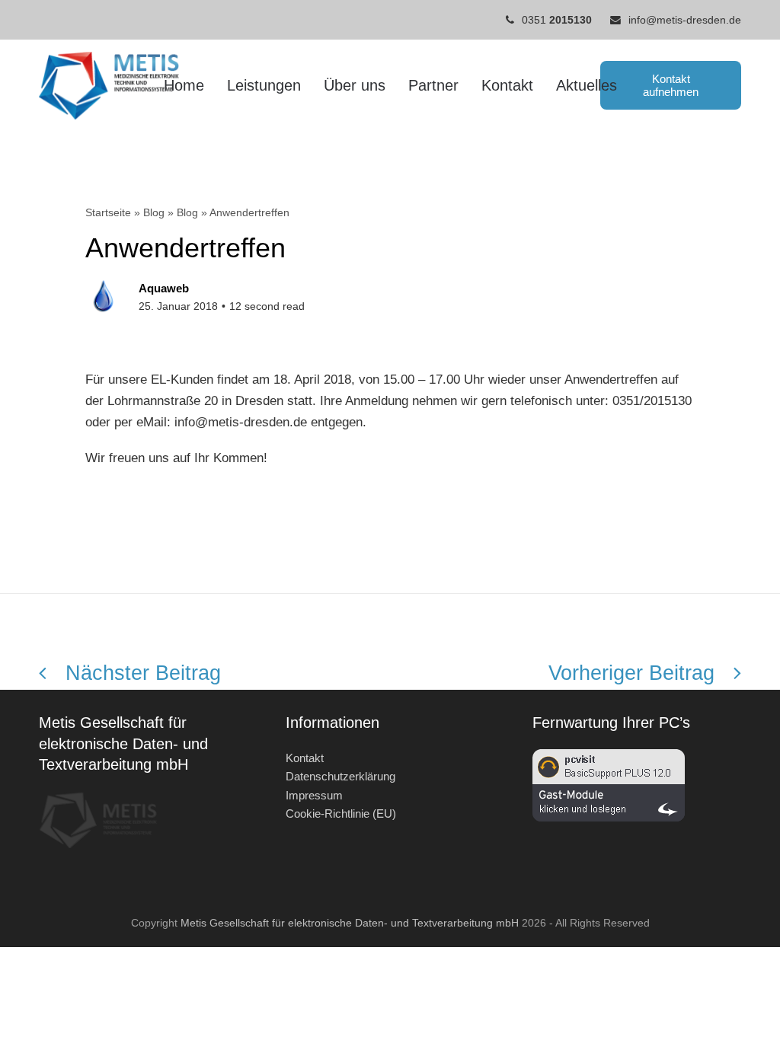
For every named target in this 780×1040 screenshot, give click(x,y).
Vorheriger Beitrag (631, 672)
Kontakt (305, 757)
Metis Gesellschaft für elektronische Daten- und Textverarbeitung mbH (350, 923)
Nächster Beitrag (143, 672)
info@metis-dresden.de (684, 20)
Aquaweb (164, 288)
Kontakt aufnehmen (670, 85)
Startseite (108, 212)
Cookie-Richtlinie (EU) (341, 813)
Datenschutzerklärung (340, 776)
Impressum (314, 795)
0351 (557, 20)
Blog (154, 212)
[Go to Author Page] (104, 295)
